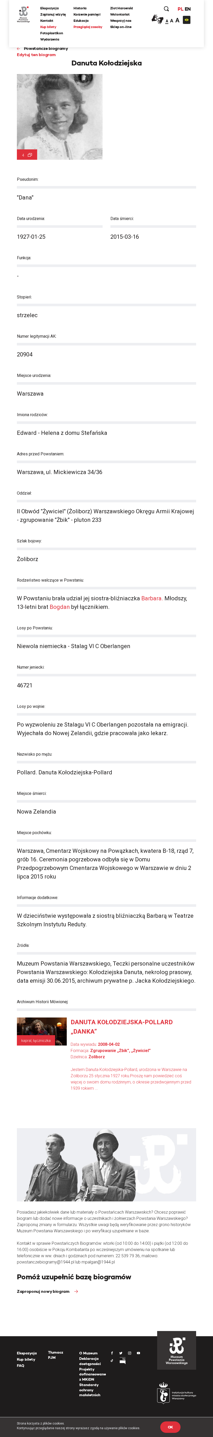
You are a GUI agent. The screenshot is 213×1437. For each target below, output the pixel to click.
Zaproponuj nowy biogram (43, 1291)
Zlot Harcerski (121, 8)
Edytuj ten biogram (36, 54)
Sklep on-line (120, 27)
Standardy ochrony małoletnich (89, 1389)
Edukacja (81, 20)
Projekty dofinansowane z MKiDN (92, 1374)
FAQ (20, 1365)
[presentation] (3, 650)
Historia (80, 8)
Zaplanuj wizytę (53, 14)
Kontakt (46, 20)
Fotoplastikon (51, 33)
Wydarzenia (49, 39)
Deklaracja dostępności (90, 1361)
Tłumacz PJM (55, 1355)
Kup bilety (48, 27)
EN (188, 9)
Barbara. (152, 598)
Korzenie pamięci (87, 14)
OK (170, 1427)
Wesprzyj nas (120, 20)
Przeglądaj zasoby (88, 27)
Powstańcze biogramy (46, 48)
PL (180, 9)
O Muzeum (88, 1353)
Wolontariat (120, 14)
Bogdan (60, 607)
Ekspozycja (49, 8)
